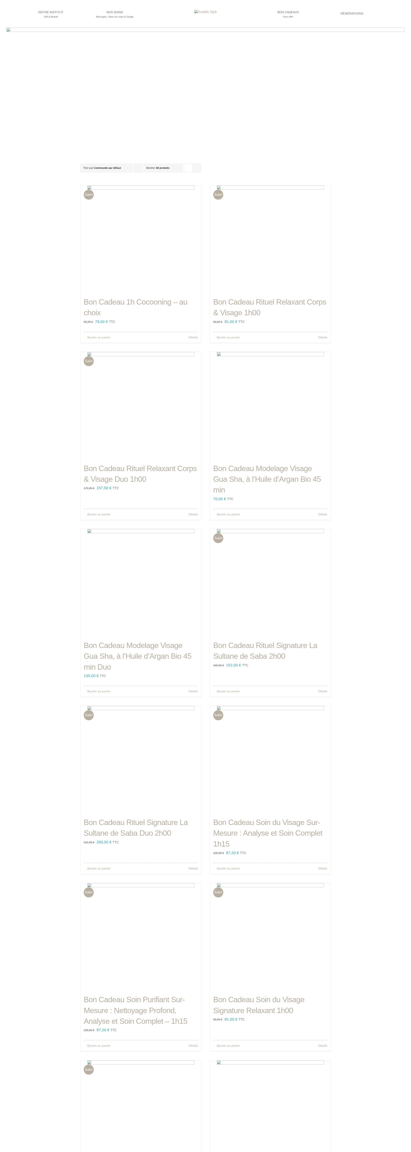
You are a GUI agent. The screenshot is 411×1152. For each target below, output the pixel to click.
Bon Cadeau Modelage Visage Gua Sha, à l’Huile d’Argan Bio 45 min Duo (137, 656)
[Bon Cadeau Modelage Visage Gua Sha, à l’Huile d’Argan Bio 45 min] (270, 405)
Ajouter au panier (98, 337)
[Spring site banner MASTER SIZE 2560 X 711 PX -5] (205, 29)
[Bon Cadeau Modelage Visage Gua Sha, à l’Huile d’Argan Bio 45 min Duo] (140, 582)
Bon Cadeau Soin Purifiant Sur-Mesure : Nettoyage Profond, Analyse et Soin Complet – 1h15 (135, 1010)
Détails (193, 337)
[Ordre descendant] (138, 168)
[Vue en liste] (197, 168)
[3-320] (205, 12)
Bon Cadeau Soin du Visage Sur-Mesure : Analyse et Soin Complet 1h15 (267, 833)
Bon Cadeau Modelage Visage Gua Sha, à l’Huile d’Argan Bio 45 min (267, 479)
